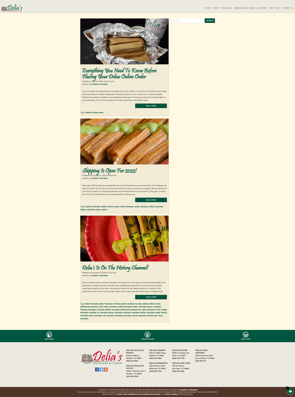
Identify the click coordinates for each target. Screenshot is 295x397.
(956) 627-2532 (132, 361)
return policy (171, 394)
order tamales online (144, 206)
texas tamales (139, 315)
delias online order (94, 112)
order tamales (127, 206)
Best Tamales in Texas (110, 304)
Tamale (83, 310)
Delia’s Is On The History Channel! (115, 268)
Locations (262, 8)
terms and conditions (127, 394)
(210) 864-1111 (200, 361)
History (216, 8)
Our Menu (226, 8)
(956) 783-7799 (178, 358)
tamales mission (123, 312)
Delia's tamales (92, 206)
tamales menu (107, 312)
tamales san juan (123, 315)
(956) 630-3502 (132, 376)
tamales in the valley (157, 310)
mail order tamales (107, 307)
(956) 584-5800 (155, 358)
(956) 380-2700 (155, 371)
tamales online (138, 312)
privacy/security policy (149, 394)
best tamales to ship (132, 304)
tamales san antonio (104, 315)
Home (207, 8)
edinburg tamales (89, 307)
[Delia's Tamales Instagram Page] (106, 369)
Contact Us (288, 8)
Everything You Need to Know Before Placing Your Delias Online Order (119, 74)
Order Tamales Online (244, 8)
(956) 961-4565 (178, 371)
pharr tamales (154, 307)
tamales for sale (138, 310)
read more (151, 106)
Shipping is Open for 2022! (109, 171)
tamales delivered (120, 310)
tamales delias (104, 310)
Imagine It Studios (188, 390)
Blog (278, 8)
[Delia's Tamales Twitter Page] (101, 369)
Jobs (271, 8)
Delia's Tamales (100, 84)
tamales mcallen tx (89, 312)
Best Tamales (92, 304)
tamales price (87, 315)
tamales (92, 310)
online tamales (125, 307)
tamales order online (97, 209)
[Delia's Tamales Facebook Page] (97, 369)
